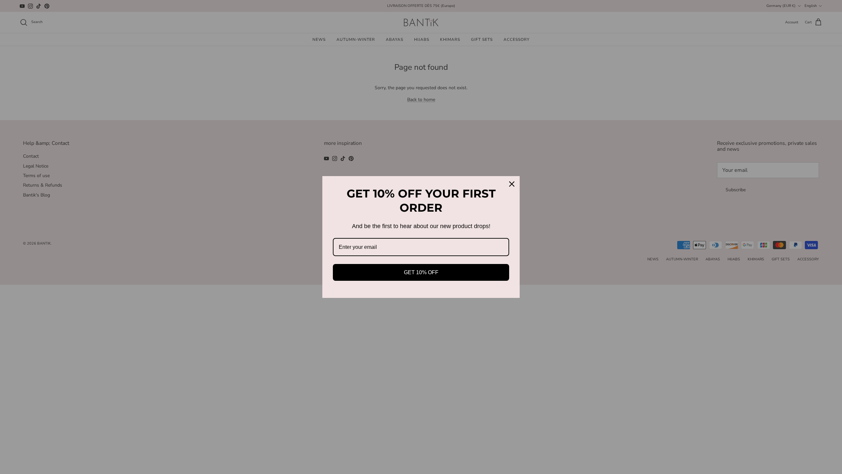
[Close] (512, 184)
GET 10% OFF (421, 272)
